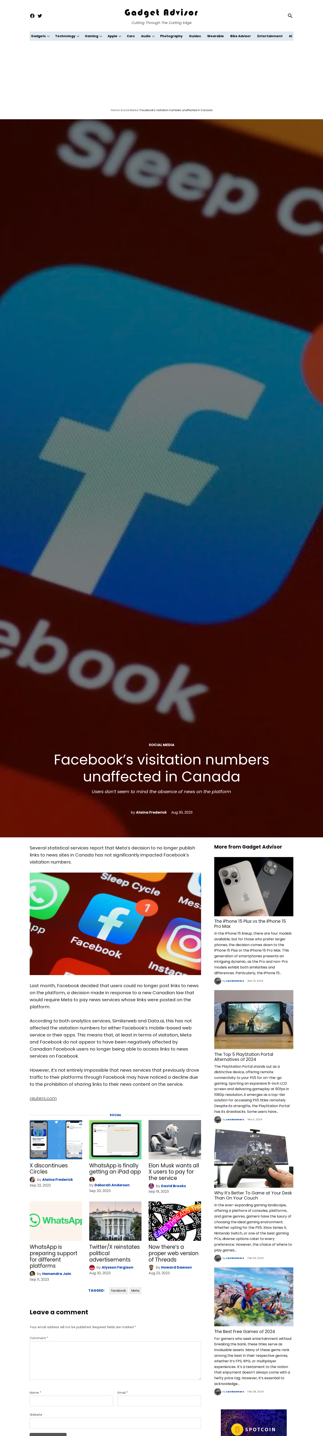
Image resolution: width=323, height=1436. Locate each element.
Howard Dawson (176, 1267)
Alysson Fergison (117, 1267)
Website (36, 1414)
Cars (131, 36)
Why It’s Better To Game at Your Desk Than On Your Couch (253, 1195)
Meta (135, 1290)
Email (123, 1392)
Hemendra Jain (56, 1273)
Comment (39, 1338)
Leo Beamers (235, 981)
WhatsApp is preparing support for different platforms (53, 1256)
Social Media (129, 110)
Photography (171, 36)
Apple (112, 36)
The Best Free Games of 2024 (244, 1332)
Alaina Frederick (151, 812)
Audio (146, 36)
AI (290, 36)
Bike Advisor (240, 36)
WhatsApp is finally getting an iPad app (115, 1169)
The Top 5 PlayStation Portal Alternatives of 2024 (243, 1056)
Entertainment (270, 36)
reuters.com (43, 1098)
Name (35, 1392)
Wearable (215, 36)
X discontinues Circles (49, 1169)
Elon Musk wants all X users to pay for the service (174, 1172)
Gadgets (38, 36)
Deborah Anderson (112, 1185)
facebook (118, 1290)
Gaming (91, 36)
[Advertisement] (161, 73)
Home (115, 110)
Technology (65, 36)
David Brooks (173, 1185)
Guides (195, 36)
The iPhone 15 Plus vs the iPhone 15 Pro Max (250, 923)
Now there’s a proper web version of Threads (174, 1253)
